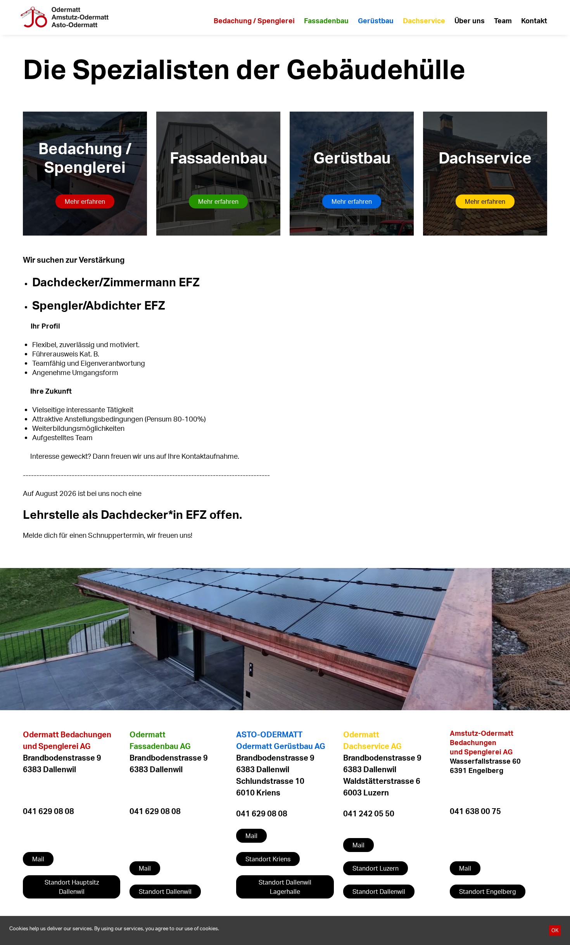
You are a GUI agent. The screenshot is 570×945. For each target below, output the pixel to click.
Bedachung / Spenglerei (254, 20)
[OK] (555, 930)
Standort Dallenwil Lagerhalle (285, 886)
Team (503, 20)
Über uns (469, 20)
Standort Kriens (267, 859)
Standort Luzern (375, 868)
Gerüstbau (376, 20)
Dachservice (424, 20)
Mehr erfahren (85, 201)
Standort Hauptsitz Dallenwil (72, 886)
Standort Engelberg (487, 891)
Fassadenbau (326, 20)
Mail (38, 859)
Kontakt (534, 20)
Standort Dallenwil (165, 891)
